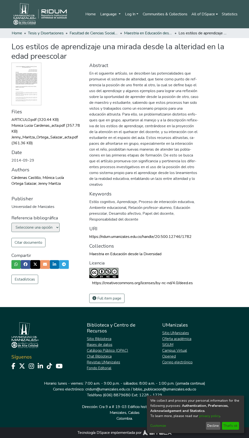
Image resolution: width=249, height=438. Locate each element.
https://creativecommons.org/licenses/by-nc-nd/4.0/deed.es (142, 283)
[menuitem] (204, 14)
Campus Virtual (174, 350)
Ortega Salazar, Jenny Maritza (36, 183)
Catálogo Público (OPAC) (107, 350)
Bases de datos (99, 344)
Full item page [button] (108, 298)
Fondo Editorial (99, 368)
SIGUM (167, 344)
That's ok (230, 425)
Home (90, 14)
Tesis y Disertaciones (46, 33)
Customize (158, 425)
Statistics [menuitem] (230, 14)
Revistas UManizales (103, 362)
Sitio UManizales (175, 333)
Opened (169, 356)
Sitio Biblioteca (99, 338)
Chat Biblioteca (99, 356)
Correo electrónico (177, 362)
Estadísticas (25, 279)
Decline (213, 425)
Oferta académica (176, 338)
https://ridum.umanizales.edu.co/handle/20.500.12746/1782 (140, 236)
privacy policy (209, 416)
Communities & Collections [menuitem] (165, 14)
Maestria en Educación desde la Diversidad (148, 33)
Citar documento (28, 242)
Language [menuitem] (109, 14)
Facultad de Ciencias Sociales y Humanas (94, 33)
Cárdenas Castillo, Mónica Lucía (37, 177)
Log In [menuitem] (130, 14)
